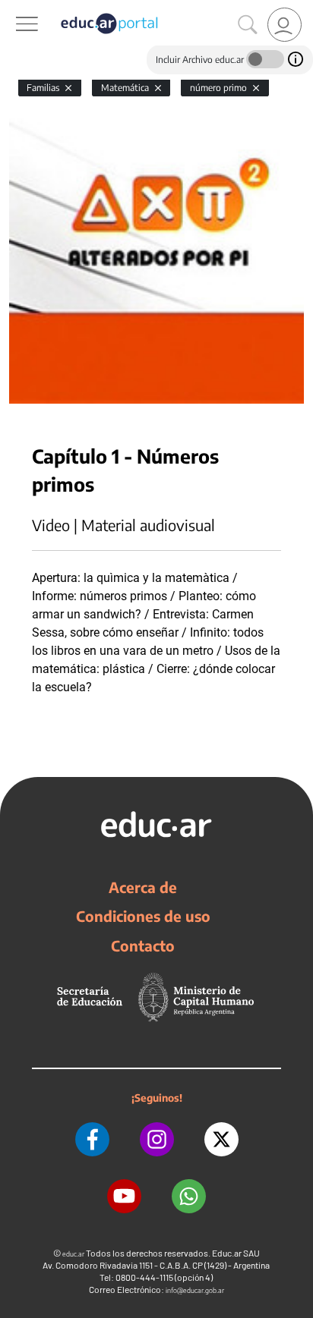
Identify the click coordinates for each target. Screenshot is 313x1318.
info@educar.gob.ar (195, 1290)
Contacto (143, 945)
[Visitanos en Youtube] (124, 1196)
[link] (284, 25)
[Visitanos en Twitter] (221, 1139)
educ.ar (73, 1254)
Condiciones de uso (143, 916)
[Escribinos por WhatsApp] (188, 1196)
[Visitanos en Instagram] (156, 1139)
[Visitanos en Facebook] (92, 1139)
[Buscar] (247, 25)
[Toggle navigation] (14, 8)
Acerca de (143, 887)
